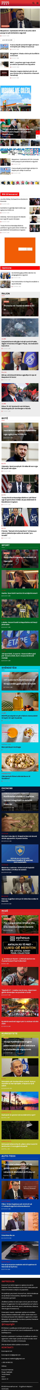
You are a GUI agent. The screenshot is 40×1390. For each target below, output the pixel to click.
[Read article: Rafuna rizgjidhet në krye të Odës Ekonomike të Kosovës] (20, 885)
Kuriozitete (6, 1112)
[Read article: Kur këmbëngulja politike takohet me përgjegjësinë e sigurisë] (5, 275)
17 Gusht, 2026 (6, 411)
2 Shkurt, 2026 (6, 995)
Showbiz (5, 987)
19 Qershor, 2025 (7, 1088)
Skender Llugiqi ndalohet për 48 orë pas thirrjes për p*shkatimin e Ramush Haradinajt (24, 73)
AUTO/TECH (6, 1201)
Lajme (6, 301)
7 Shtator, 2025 (9, 1053)
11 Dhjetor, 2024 (6, 1238)
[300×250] (15, 98)
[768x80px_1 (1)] (20, 182)
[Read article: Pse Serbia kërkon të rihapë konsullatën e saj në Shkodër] (5, 284)
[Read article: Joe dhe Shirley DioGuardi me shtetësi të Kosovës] (35, 201)
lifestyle (7, 918)
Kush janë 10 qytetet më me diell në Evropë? (18, 1115)
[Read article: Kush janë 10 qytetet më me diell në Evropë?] (20, 1101)
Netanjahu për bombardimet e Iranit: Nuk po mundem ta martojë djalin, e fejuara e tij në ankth (18, 1084)
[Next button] (38, 132)
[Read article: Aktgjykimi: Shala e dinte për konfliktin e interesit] (4, 55)
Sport (6, 553)
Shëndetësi (6, 744)
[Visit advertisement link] (20, 151)
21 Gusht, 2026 (5, 35)
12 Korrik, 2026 (9, 930)
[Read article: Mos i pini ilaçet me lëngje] (20, 733)
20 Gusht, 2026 (6, 379)
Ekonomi (5, 833)
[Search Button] (33, 3)
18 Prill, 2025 (6, 1149)
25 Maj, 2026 (5, 963)
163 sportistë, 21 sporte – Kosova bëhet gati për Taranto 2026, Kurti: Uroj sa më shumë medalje (19, 656)
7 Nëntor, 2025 (6, 1026)
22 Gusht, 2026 (6, 538)
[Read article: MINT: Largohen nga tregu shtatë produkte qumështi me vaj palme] (4, 64)
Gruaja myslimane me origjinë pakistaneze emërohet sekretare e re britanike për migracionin (19, 1046)
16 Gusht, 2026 (15, 58)
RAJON (4, 372)
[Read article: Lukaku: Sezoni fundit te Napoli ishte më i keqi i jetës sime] (20, 608)
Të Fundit (5, 26)
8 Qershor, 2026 (6, 841)
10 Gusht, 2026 (6, 720)
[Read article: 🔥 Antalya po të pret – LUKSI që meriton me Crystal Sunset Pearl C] (20, 945)
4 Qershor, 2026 (6, 903)
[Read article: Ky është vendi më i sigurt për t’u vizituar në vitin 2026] (20, 1007)
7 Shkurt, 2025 (6, 1208)
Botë (6, 426)
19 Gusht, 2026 (15, 49)
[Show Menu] (37, 3)
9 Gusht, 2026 (6, 749)
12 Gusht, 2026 (15, 78)
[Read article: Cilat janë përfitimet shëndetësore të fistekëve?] (20, 762)
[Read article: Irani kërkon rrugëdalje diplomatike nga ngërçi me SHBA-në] (35, 210)
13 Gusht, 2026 (15, 67)
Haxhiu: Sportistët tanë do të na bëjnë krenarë (19, 593)
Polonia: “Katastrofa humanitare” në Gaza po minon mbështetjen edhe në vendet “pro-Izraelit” (19, 533)
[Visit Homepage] (5, 3)
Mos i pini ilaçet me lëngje (11, 747)
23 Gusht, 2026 (5, 204)
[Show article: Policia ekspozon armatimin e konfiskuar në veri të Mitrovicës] (4, 143)
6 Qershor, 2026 (6, 872)
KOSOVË (5, 128)
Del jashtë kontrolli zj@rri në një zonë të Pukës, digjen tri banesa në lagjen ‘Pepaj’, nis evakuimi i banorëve (20, 344)
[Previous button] (38, 137)
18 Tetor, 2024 (6, 1269)
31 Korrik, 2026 (17, 286)
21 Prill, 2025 (6, 1117)
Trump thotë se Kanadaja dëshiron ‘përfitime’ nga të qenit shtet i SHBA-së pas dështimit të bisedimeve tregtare (13, 228)
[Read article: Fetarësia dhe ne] (20, 1221)
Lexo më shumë (8, 40)
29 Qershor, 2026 (9, 807)
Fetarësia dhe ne (8, 1235)
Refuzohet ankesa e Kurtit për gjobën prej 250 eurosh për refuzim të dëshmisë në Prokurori (19, 1168)
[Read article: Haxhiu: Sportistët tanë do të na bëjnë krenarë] (20, 579)
